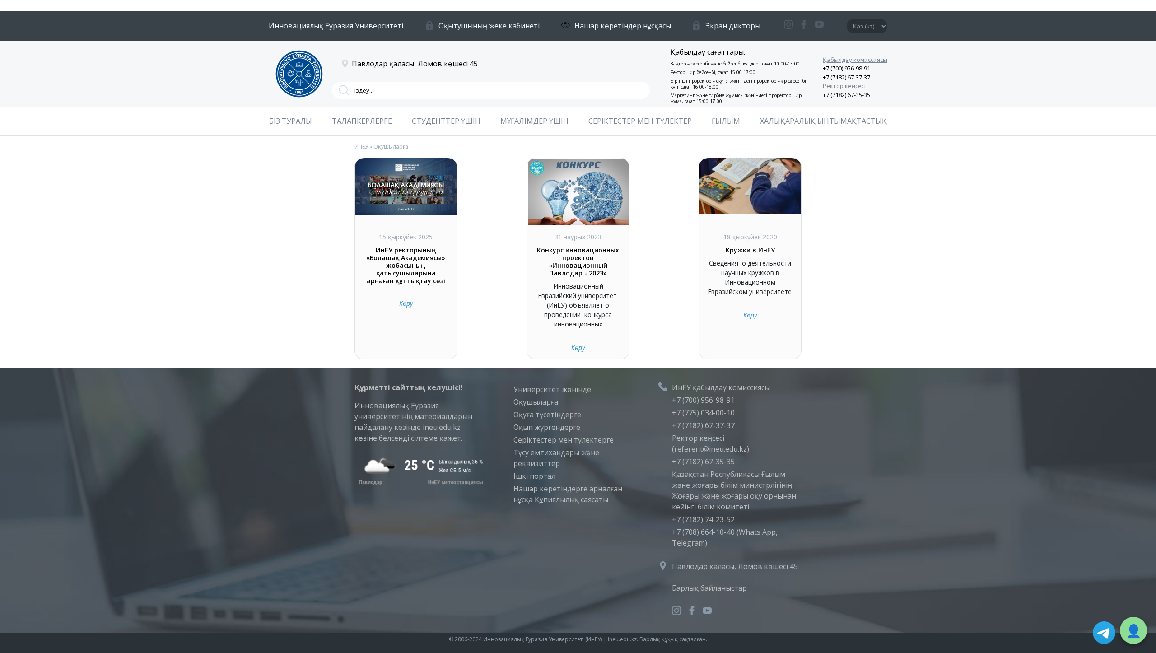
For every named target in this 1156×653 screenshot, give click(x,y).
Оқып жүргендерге (546, 427)
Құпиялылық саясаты (571, 499)
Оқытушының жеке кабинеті (489, 26)
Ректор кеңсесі (844, 86)
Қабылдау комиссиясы (855, 60)
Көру (406, 303)
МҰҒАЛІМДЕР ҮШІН (534, 121)
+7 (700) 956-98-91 (846, 68)
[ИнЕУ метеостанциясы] (419, 482)
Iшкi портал (534, 476)
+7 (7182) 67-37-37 (846, 77)
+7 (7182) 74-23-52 (703, 519)
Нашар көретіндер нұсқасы (622, 26)
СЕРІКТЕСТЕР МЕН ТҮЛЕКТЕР (640, 121)
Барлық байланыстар (709, 588)
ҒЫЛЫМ (726, 121)
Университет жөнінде (552, 389)
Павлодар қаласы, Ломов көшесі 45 (735, 566)
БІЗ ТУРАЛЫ (290, 121)
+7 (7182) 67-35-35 (846, 95)
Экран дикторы (732, 26)
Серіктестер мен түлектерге (563, 440)
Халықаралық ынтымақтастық (823, 121)
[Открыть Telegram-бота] (1104, 632)
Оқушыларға (535, 402)
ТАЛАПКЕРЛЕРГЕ (362, 121)
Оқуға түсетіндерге (547, 415)
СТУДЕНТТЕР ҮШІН (446, 121)
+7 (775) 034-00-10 (703, 413)
